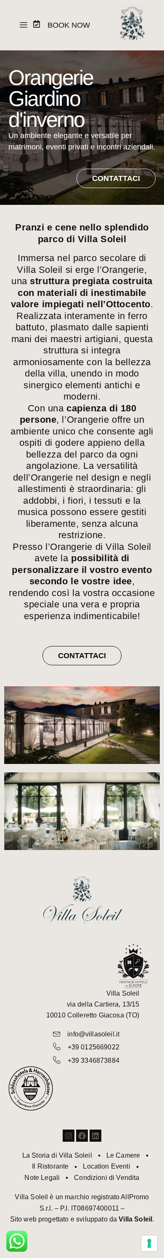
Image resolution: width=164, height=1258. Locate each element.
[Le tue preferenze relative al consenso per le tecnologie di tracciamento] (149, 1243)
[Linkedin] (96, 1136)
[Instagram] (69, 1136)
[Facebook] (82, 1136)
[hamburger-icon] (23, 25)
